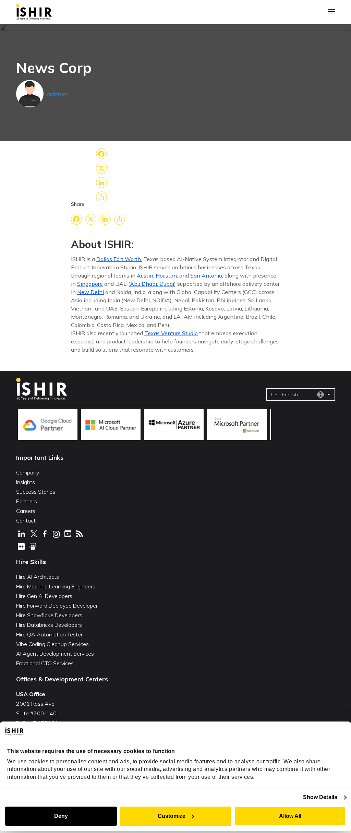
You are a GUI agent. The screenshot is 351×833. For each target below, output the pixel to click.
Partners (26, 501)
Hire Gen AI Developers (44, 596)
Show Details (320, 797)
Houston (166, 275)
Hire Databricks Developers (49, 624)
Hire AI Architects (37, 576)
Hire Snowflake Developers (49, 615)
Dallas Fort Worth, (119, 259)
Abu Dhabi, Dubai (152, 283)
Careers (25, 510)
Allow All (290, 816)
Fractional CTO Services (45, 663)
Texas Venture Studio (171, 333)
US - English (284, 394)
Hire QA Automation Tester (49, 634)
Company (27, 472)
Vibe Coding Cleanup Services (52, 644)
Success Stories (35, 491)
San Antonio (206, 275)
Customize (171, 816)
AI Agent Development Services (55, 653)
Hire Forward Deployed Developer (57, 605)
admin (57, 94)
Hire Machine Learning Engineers (55, 586)
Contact (26, 520)
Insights (25, 482)
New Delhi (90, 292)
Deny (61, 816)
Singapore (90, 283)
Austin (145, 275)
